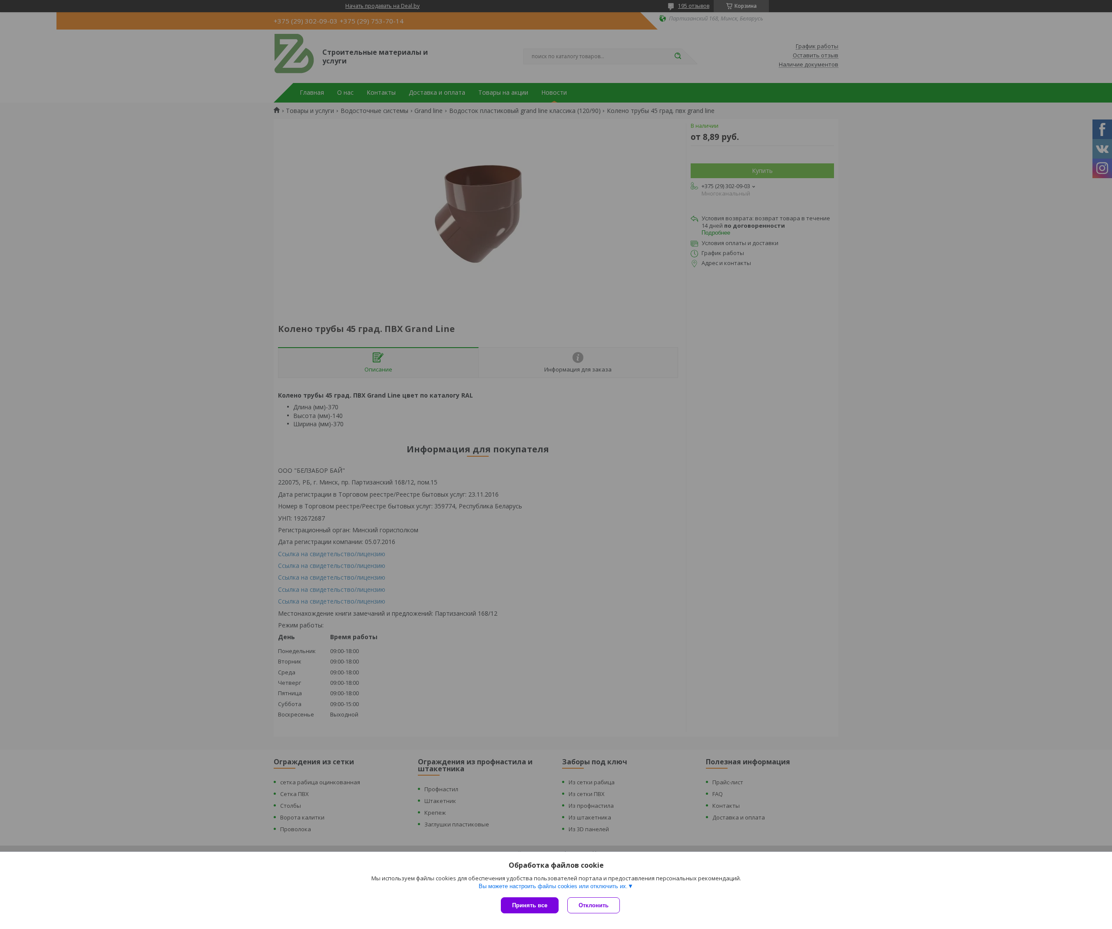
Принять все (529, 905)
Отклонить (594, 905)
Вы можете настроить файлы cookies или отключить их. (553, 886)
